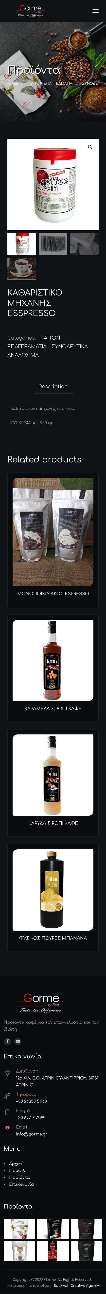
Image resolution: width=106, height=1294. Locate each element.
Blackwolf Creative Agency (76, 1286)
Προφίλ (17, 1170)
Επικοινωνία (21, 1184)
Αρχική (16, 1163)
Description (53, 386)
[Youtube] (17, 1041)
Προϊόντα (19, 1177)
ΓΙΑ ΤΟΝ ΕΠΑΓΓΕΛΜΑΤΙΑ (50, 83)
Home (12, 83)
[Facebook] (7, 1041)
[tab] (53, 386)
